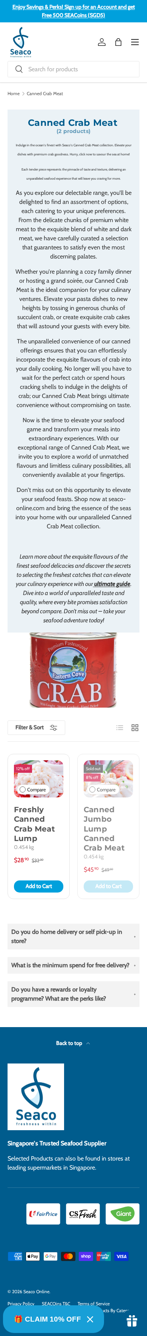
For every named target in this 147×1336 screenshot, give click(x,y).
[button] (118, 42)
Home (14, 93)
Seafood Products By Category (104, 1310)
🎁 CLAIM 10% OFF (47, 1319)
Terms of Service (94, 1303)
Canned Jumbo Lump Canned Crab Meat (104, 828)
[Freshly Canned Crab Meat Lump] (38, 778)
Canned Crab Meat (45, 93)
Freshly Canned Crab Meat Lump (34, 824)
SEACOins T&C (56, 1303)
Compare (36, 790)
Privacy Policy (21, 1303)
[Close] (90, 1319)
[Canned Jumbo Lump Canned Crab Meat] (108, 778)
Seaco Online (36, 1291)
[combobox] (73, 69)
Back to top (69, 1043)
